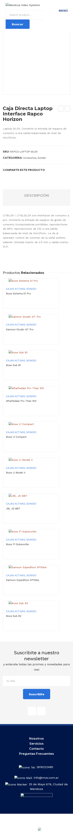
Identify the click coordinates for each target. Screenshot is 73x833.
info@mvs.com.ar (46, 777)
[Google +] (22, 176)
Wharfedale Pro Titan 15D (21, 401)
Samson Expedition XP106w (22, 580)
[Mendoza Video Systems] (23, 4)
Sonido (42, 157)
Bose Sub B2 (13, 616)
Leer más (31, 305)
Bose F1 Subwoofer (17, 544)
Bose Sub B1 (13, 365)
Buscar (17, 24)
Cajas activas (15, 288)
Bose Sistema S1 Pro (18, 293)
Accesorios (29, 157)
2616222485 (45, 767)
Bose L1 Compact (16, 436)
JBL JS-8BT (13, 508)
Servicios (36, 743)
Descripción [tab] (36, 196)
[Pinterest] (16, 176)
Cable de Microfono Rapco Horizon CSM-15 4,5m (67, 109)
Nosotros (36, 738)
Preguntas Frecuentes (36, 754)
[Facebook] (4, 176)
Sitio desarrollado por (28, 830)
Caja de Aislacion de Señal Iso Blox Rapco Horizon (61, 109)
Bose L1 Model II (15, 472)
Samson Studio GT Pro (20, 329)
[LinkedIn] (28, 176)
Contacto (36, 748)
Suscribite (36, 694)
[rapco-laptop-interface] (36, 60)
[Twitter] (10, 176)
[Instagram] (41, 711)
